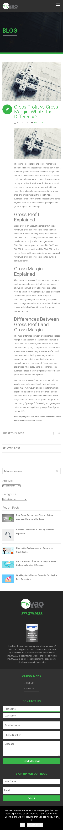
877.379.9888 (32, 614)
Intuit (52, 652)
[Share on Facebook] (53, 433)
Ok (22, 824)
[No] (59, 818)
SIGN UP (29, 683)
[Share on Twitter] (59, 433)
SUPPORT (30, 689)
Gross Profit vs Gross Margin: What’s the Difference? (36, 111)
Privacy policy (35, 824)
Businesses (39, 122)
